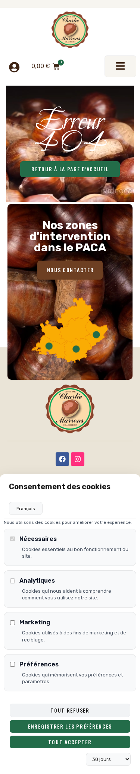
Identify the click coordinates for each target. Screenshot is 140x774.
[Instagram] (77, 459)
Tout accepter (69, 742)
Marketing (34, 622)
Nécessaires (38, 538)
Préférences (39, 664)
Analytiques (37, 580)
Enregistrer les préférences (70, 726)
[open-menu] (120, 66)
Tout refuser (69, 710)
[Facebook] (62, 459)
